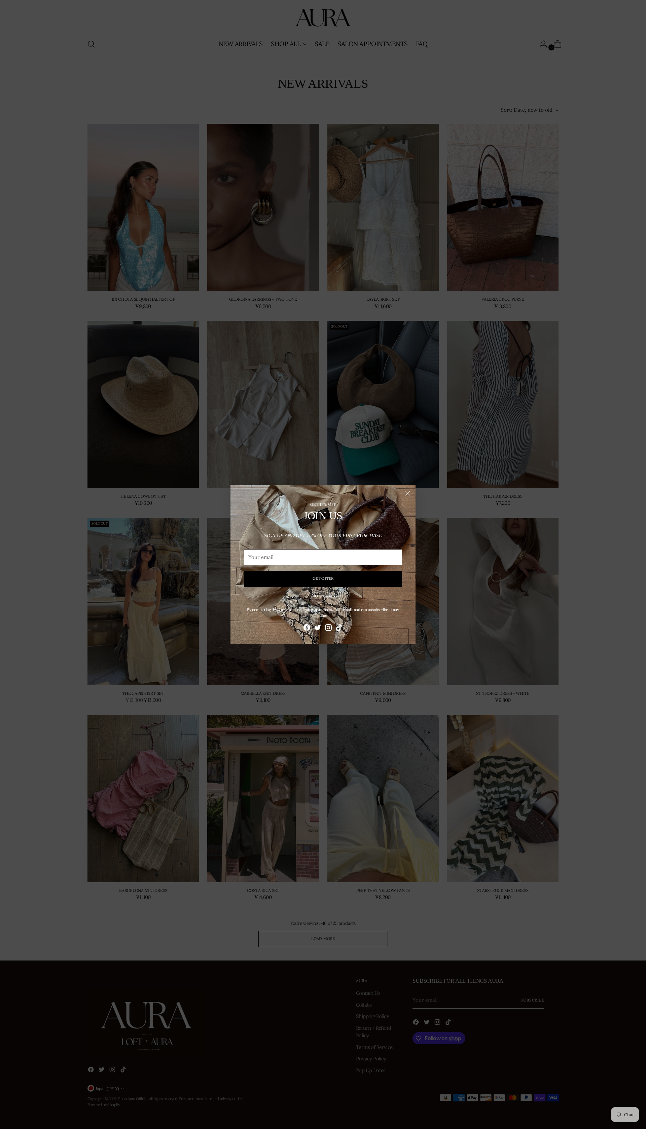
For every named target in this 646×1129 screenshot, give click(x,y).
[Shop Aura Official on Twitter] (318, 629)
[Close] (407, 493)
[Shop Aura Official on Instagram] (328, 629)
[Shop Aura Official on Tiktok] (339, 629)
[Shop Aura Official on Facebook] (307, 629)
